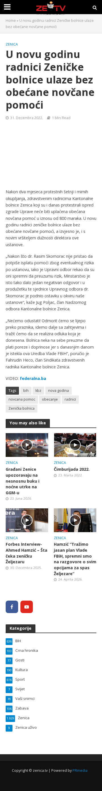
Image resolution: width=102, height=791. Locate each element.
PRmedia (80, 770)
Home (11, 20)
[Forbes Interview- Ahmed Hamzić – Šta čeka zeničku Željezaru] (27, 520)
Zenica (12, 44)
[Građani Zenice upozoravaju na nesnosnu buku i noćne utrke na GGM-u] (27, 444)
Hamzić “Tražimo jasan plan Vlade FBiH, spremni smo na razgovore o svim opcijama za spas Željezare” (75, 558)
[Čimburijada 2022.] (75, 444)
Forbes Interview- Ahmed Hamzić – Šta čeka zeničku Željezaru (26, 552)
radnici (70, 399)
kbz (38, 390)
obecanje (50, 399)
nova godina (58, 390)
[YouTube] (26, 607)
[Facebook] (12, 607)
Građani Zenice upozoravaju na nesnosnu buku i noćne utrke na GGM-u (22, 481)
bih (26, 390)
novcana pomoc (21, 399)
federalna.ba (33, 378)
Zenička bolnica (21, 408)
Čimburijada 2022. (72, 469)
